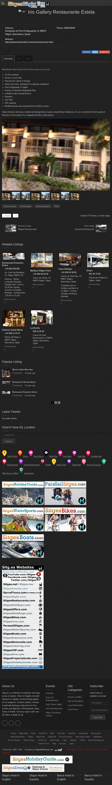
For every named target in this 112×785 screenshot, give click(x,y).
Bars (52, 733)
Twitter (95, 52)
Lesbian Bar (83, 733)
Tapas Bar (52, 737)
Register (73, 740)
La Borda (35, 328)
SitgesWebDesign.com (44, 750)
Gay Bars (61, 733)
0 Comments (17, 373)
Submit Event (43, 744)
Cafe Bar (71, 733)
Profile (82, 740)
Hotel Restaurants (18, 737)
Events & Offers (75, 697)
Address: (9, 28)
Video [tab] (28, 58)
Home (13, 733)
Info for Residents (75, 701)
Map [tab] (19, 58)
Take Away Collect (82, 737)
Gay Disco (43, 733)
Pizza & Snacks (65, 737)
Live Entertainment (54, 708)
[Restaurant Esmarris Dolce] (6, 392)
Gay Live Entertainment (52, 698)
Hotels (30, 737)
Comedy (49, 693)
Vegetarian (97, 737)
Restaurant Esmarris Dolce (24, 392)
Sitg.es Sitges (29, 740)
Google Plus (104, 52)
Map (54, 744)
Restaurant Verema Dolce (24, 382)
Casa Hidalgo (65, 269)
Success (62, 744)
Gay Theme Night (54, 704)
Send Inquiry (25, 206)
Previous (4, 195)
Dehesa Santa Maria (12, 330)
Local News (73, 709)
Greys (89, 270)
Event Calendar (14, 740)
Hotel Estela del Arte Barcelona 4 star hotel (31, 69)
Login (65, 740)
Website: (9, 39)
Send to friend (10, 206)
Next (108, 195)
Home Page (54, 740)
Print (56, 206)
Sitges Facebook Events (53, 714)
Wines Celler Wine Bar (22, 369)
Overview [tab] (8, 58)
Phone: (60, 28)
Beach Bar (40, 737)
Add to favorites (43, 206)
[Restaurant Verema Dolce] (6, 382)
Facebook (86, 52)
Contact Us (42, 740)
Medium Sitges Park (40, 270)
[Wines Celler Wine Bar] (6, 373)
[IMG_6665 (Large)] (56, 155)
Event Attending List (96, 740)
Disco (33, 733)
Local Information (75, 705)
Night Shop (23, 733)
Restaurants (96, 733)
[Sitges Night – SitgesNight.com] (53, 3)
